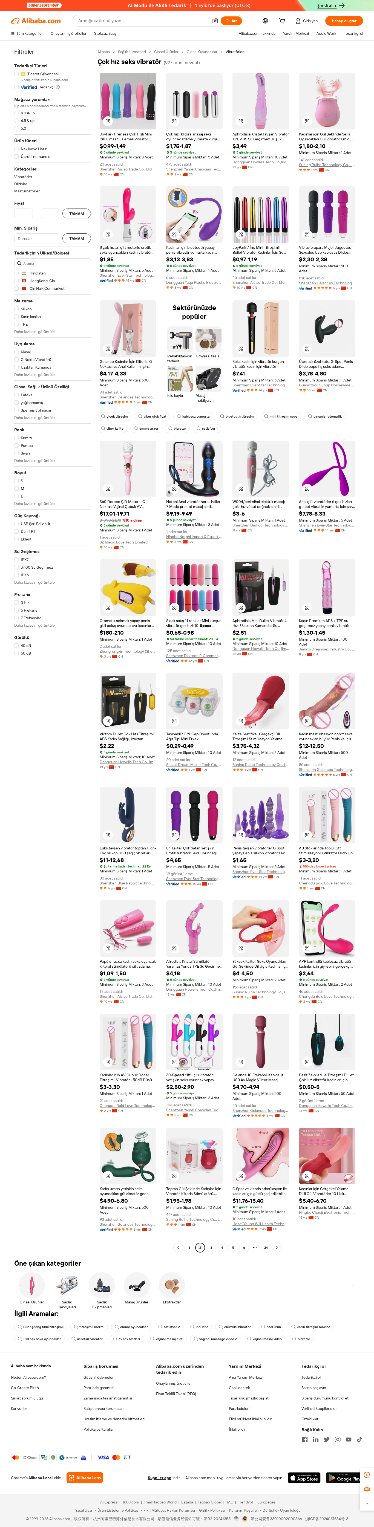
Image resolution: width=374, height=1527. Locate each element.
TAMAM (76, 213)
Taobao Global (209, 1502)
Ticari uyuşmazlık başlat (249, 1398)
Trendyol (245, 1502)
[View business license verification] (236, 1519)
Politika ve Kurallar (99, 1429)
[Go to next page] (277, 1248)
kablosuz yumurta (196, 416)
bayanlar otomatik (327, 416)
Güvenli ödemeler (99, 1377)
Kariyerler (19, 1408)
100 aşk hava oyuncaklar (42, 1339)
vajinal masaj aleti (169, 1339)
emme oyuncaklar (134, 1327)
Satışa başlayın (313, 1388)
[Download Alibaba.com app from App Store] (304, 1477)
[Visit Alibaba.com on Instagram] (337, 1439)
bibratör (304, 1339)
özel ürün (274, 1327)
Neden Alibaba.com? (28, 1377)
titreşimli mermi (91, 1327)
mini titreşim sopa (284, 416)
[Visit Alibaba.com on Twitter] (326, 1439)
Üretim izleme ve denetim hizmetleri (114, 1419)
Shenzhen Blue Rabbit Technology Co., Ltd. (128, 883)
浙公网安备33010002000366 (276, 1519)
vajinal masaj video (267, 1339)
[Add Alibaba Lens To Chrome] (85, 1477)
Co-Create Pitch (25, 1388)
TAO (229, 1502)
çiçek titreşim (117, 416)
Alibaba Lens (39, 1478)
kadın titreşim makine (313, 1327)
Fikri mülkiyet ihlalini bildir (250, 1419)
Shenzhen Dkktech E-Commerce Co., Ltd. (194, 655)
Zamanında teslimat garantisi (108, 1398)
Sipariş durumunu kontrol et (325, 1398)
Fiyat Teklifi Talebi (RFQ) (176, 1394)
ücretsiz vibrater (90, 1339)
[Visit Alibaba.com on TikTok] (359, 1439)
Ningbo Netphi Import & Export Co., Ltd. (194, 536)
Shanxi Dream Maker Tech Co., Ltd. (194, 764)
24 (266, 1248)
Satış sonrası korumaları (103, 1408)
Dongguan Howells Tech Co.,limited (260, 162)
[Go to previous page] (178, 1248)
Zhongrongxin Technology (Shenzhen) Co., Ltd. (128, 651)
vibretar (180, 428)
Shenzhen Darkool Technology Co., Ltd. (260, 525)
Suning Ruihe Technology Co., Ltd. (327, 165)
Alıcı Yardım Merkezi (246, 1377)
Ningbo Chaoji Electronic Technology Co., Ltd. (327, 1212)
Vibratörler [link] (235, 52)
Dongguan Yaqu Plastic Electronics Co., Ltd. (194, 282)
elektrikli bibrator (237, 1327)
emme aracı (148, 428)
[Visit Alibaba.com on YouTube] (348, 1439)
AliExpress (109, 1502)
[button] (215, 21)
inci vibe (202, 1327)
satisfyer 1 (210, 428)
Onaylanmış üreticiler (174, 1383)
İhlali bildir (237, 1429)
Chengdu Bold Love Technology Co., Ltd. (327, 883)
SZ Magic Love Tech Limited (124, 542)
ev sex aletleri (129, 1339)
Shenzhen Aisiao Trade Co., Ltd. (126, 169)
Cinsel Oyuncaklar (202, 52)
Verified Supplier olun (319, 1408)
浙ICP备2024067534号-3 (326, 1519)
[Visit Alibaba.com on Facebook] (304, 1439)
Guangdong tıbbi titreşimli (43, 1327)
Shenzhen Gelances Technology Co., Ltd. (327, 283)
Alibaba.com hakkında (31, 1366)
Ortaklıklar (309, 1419)
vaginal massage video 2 (218, 1339)
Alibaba (103, 52)
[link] (367, 1475)
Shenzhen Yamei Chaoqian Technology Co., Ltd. (194, 169)
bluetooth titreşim (240, 416)
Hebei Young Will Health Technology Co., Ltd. (260, 1224)
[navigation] (52, 650)
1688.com (130, 1502)
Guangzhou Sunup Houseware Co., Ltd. (327, 385)
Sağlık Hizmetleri (132, 52)
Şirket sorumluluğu (27, 1398)
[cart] (283, 21)
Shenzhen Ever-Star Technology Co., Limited (128, 275)
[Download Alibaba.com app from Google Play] (344, 1477)
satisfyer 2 (172, 1327)
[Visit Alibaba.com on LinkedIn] (315, 1439)
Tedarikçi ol (311, 1377)
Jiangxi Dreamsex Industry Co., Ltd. (327, 649)
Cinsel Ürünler (166, 52)
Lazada (187, 1502)
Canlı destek (239, 1388)
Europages (266, 1502)
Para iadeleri (239, 1408)
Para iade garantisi (99, 1388)
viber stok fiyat (155, 416)
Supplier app (159, 1478)
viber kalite (115, 428)
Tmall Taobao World (160, 1502)
